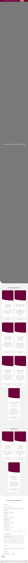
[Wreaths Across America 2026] (14, 394)
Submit (3, 556)
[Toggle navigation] (27, 2)
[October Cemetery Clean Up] (20, 329)
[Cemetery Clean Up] (14, 468)
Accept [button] (25, 561)
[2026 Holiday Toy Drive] (20, 296)
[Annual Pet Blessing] (7, 329)
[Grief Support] (7, 437)
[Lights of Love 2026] (20, 362)
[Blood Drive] (20, 437)
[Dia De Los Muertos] (7, 362)
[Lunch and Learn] (7, 296)
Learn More (8, 318)
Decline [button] (23, 561)
